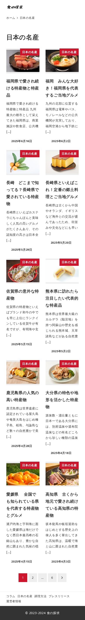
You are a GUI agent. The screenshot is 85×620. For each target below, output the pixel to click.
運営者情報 (13, 601)
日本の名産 (24, 596)
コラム (10, 596)
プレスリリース (59, 596)
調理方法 (40, 596)
